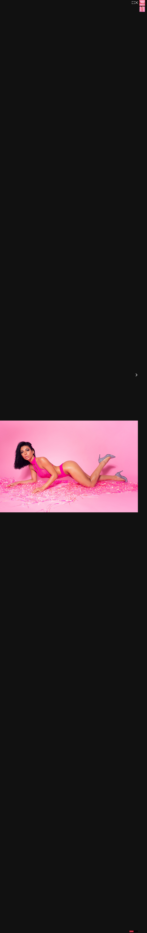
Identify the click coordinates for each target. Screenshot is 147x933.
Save (132, 931)
